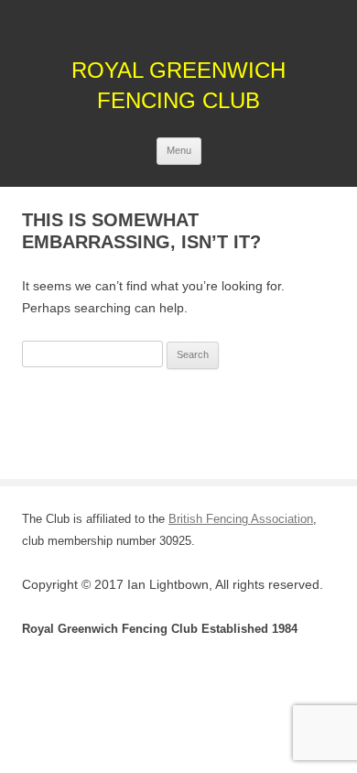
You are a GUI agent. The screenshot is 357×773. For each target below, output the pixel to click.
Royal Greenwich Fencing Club (178, 85)
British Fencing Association (240, 519)
